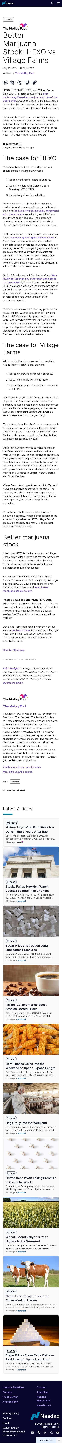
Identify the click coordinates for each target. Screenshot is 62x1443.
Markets (8, 19)
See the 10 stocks (14, 650)
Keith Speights (11, 668)
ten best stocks (21, 630)
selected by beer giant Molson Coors (32, 237)
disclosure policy (13, 682)
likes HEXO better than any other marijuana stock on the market (30, 279)
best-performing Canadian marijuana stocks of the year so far (30, 97)
